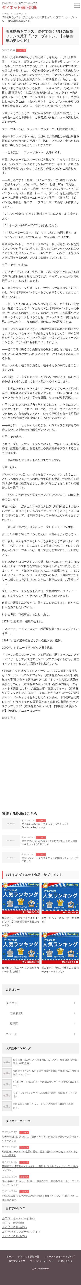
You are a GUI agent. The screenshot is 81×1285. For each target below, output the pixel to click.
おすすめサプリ (17, 1261)
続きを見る (9, 717)
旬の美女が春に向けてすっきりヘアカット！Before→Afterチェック (45, 826)
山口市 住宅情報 (13, 1223)
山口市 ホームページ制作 (18, 1218)
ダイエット (13, 1003)
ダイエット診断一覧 (28, 1256)
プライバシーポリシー (41, 1261)
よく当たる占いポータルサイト (21, 1231)
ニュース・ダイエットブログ (59, 1256)
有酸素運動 (17, 1013)
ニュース (21, 50)
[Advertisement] (40, 766)
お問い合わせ (65, 1261)
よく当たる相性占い (14, 1227)
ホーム (9, 1256)
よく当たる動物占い (14, 1236)
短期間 (14, 1023)
